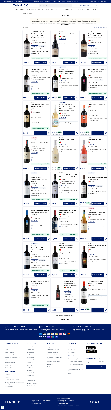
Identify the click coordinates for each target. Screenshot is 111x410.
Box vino (70, 373)
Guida (6, 349)
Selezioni (71, 355)
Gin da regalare (71, 366)
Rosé (52, 9)
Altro (94, 9)
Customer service (9, 352)
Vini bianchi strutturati (32, 383)
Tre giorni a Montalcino (53, 347)
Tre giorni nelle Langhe (53, 352)
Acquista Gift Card (96, 367)
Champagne (40, 9)
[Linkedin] (98, 402)
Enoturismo (50, 364)
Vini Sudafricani (31, 380)
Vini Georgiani (30, 367)
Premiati (70, 347)
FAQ (6, 347)
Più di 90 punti (71, 349)
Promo (16, 9)
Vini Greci (29, 365)
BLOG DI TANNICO (102, 1)
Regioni (62, 9)
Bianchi (33, 9)
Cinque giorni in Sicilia (53, 349)
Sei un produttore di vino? (12, 379)
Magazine (50, 343)
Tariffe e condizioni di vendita (12, 357)
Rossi (28, 9)
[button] (93, 5)
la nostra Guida (14, 329)
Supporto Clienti (11, 343)
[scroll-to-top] (107, 402)
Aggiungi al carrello (40, 62)
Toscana (30, 13)
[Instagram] (93, 402)
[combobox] (56, 5)
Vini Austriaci (30, 360)
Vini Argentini (30, 375)
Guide (48, 366)
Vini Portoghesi (31, 354)
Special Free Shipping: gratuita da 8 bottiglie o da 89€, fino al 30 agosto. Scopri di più (55, 1)
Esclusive (82, 9)
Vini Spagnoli (30, 352)
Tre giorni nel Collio (52, 354)
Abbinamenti (68, 9)
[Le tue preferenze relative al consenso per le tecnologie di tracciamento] (2, 407)
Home (24, 13)
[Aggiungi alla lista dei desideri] (48, 62)
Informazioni (10, 371)
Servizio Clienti (33, 329)
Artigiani (75, 9)
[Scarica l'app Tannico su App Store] (91, 347)
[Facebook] (91, 402)
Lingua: (19, 1)
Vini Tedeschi (30, 357)
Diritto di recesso (9, 360)
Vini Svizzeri (30, 362)
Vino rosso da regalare (73, 359)
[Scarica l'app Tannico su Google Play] (91, 351)
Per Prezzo (23, 9)
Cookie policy (8, 367)
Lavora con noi (9, 389)
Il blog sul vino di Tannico (54, 361)
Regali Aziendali (9, 386)
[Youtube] (96, 402)
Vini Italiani (30, 347)
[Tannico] (20, 5)
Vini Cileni (29, 370)
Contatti (7, 377)
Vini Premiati (72, 343)
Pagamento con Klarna (11, 354)
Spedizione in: (8, 1)
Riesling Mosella (31, 385)
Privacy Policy (8, 365)
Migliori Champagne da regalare (76, 364)
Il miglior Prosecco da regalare (76, 361)
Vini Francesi (30, 349)
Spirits (57, 9)
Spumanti (47, 9)
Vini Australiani (30, 378)
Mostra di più (65, 319)
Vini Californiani (31, 373)
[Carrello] (96, 5)
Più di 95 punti (71, 352)
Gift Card (93, 1)
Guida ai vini (31, 343)
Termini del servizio (10, 362)
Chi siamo (7, 374)
